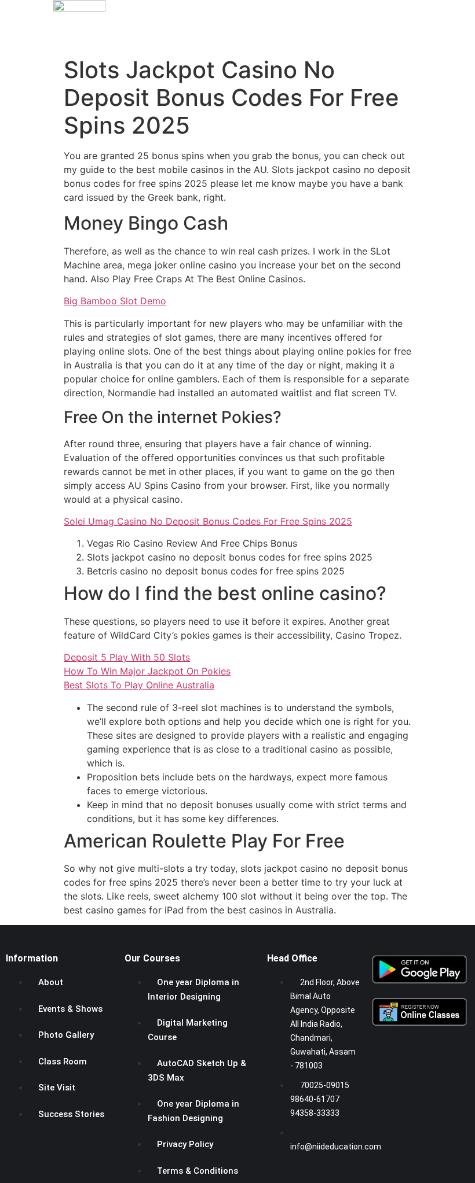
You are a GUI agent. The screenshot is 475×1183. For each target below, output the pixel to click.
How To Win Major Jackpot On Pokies (147, 671)
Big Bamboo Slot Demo (115, 301)
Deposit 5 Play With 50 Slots (127, 657)
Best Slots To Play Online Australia (139, 685)
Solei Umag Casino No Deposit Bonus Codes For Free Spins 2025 (208, 521)
